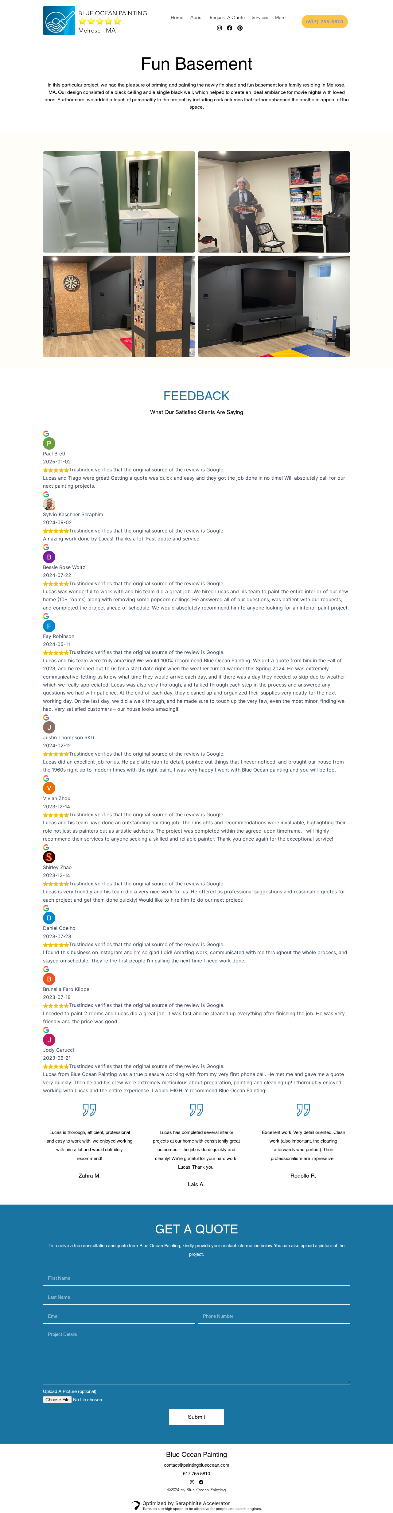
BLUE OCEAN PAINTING (112, 13)
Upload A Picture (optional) (69, 1391)
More (280, 17)
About (196, 17)
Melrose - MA (97, 30)
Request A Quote (227, 17)
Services (260, 17)
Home (177, 17)
